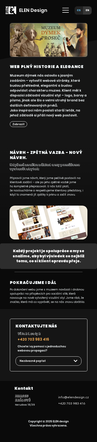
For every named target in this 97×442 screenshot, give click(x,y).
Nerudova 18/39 (25, 404)
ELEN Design (33, 10)
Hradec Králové (22, 398)
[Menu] (65, 10)
